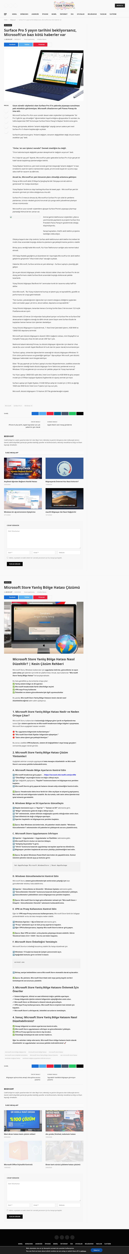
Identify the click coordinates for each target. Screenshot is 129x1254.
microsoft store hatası (56, 1052)
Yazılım (103, 14)
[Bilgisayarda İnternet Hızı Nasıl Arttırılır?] (64, 468)
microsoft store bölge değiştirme (15, 1052)
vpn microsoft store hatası (68, 1055)
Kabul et (96, 1250)
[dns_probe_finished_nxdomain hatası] (64, 1121)
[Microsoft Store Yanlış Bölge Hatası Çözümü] (43, 628)
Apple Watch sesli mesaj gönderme (59, 425)
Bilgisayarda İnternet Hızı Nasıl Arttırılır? (62, 482)
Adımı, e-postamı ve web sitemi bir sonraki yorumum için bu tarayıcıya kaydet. (35, 558)
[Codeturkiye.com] (64, 5)
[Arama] (124, 14)
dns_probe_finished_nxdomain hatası (61, 1134)
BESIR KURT (9, 39)
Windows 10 (28, 406)
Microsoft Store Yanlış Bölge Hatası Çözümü (44, 1055)
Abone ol (120, 5)
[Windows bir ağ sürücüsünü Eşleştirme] (23, 498)
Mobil (54, 14)
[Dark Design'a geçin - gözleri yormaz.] (121, 14)
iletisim (113, 14)
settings (83, 1251)
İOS (72, 14)
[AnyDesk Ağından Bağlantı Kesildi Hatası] (23, 468)
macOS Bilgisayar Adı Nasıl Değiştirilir (61, 512)
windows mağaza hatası (12, 1058)
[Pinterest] (6, 126)
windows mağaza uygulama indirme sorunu (36, 1058)
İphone (45, 14)
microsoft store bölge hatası (37, 1052)
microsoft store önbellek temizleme (16, 1055)
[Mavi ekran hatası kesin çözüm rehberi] (23, 1121)
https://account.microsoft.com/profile (60, 775)
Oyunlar (80, 14)
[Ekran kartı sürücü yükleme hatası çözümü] (64, 1151)
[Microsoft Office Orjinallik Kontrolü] (23, 1151)
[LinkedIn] (6, 121)
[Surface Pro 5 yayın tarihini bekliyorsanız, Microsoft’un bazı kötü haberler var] (43, 75)
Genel (14, 14)
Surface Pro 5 (18, 406)
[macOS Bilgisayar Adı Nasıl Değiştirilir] (64, 498)
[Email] (6, 131)
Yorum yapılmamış (29, 39)
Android (35, 14)
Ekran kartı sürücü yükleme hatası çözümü (63, 1165)
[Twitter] (6, 116)
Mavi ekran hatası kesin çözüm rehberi (19, 1134)
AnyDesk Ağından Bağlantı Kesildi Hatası (20, 482)
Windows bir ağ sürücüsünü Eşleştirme (19, 512)
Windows (24, 14)
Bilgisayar (92, 14)
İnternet (64, 14)
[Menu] (5, 14)
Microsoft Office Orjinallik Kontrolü (18, 1165)
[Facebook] (6, 111)
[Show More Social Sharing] (50, 44)
